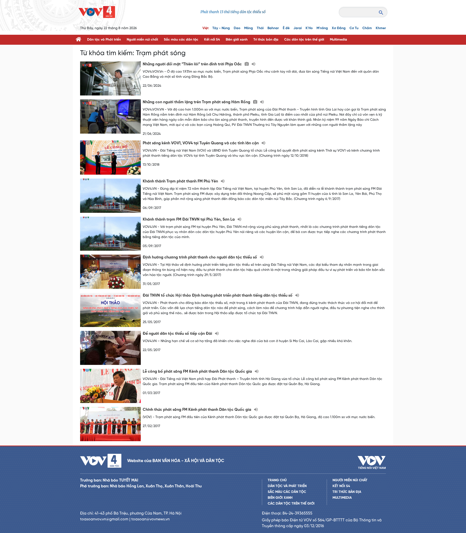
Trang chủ (277, 480)
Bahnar (273, 28)
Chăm (367, 28)
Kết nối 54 (212, 40)
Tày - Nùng (221, 28)
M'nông (322, 28)
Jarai (297, 28)
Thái (260, 28)
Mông (248, 28)
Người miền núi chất (142, 40)
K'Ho (309, 28)
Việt (205, 28)
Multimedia (338, 40)
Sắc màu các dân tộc (181, 40)
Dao (237, 28)
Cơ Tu (354, 28)
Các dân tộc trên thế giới (304, 40)
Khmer (381, 28)
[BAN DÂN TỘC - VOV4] (97, 12)
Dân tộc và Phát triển (104, 40)
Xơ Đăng (339, 28)
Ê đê (286, 28)
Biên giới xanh (237, 40)
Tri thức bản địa (265, 40)
